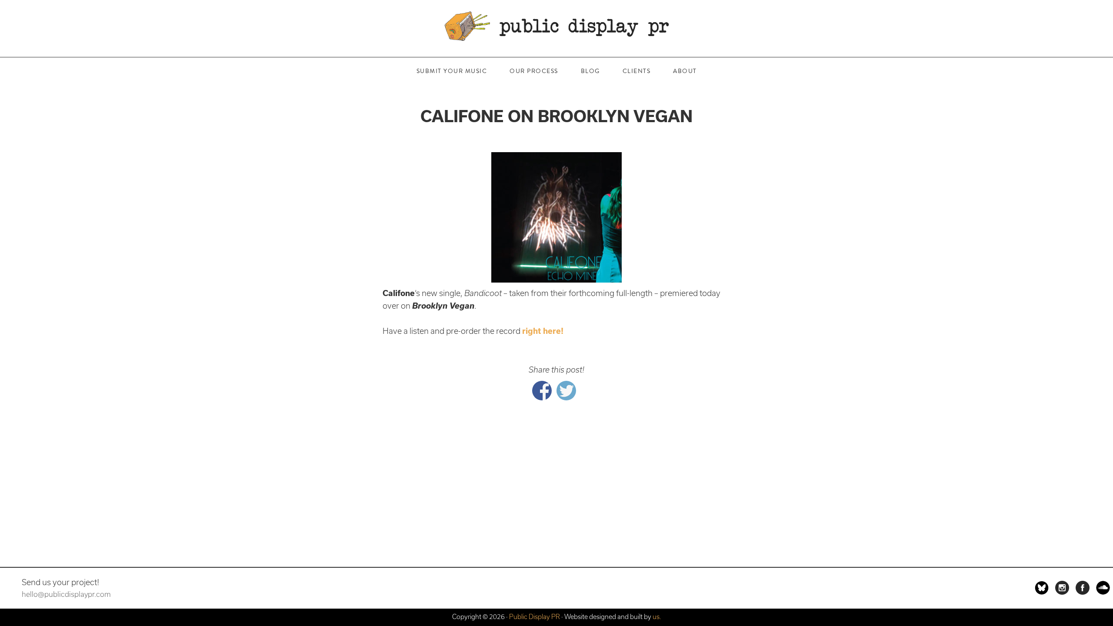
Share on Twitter (566, 390)
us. (657, 616)
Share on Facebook (542, 390)
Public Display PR (556, 26)
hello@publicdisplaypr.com (66, 594)
